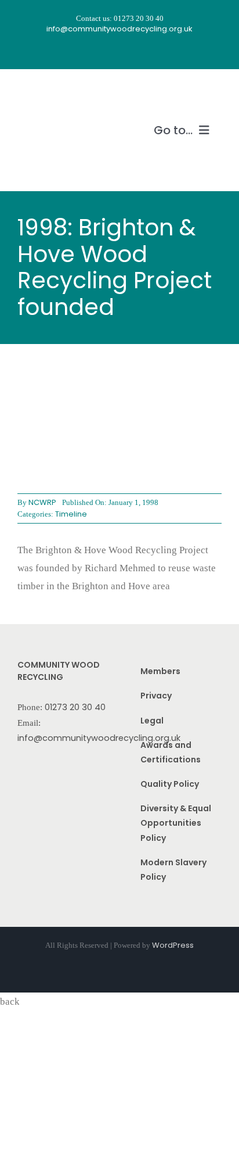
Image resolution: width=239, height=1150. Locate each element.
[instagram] (109, 52)
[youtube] (130, 52)
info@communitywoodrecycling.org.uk (98, 738)
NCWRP (42, 502)
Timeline (71, 514)
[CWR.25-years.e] (60, 91)
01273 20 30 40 (75, 707)
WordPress (173, 945)
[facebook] (88, 52)
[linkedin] (150, 52)
